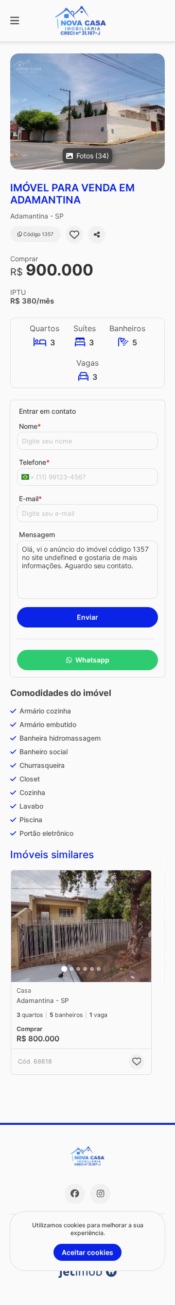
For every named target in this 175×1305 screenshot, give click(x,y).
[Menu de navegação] (14, 20)
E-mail (30, 498)
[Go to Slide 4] (85, 969)
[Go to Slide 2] (71, 969)
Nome (30, 426)
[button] (87, 111)
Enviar (87, 617)
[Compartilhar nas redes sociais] (96, 234)
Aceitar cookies (87, 1252)
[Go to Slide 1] (64, 969)
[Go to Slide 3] (78, 969)
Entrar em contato (47, 411)
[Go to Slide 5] (92, 969)
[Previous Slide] (18, 111)
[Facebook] (75, 1194)
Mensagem (37, 534)
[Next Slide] (157, 111)
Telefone (34, 462)
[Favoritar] (74, 234)
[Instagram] (100, 1194)
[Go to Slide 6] (99, 969)
